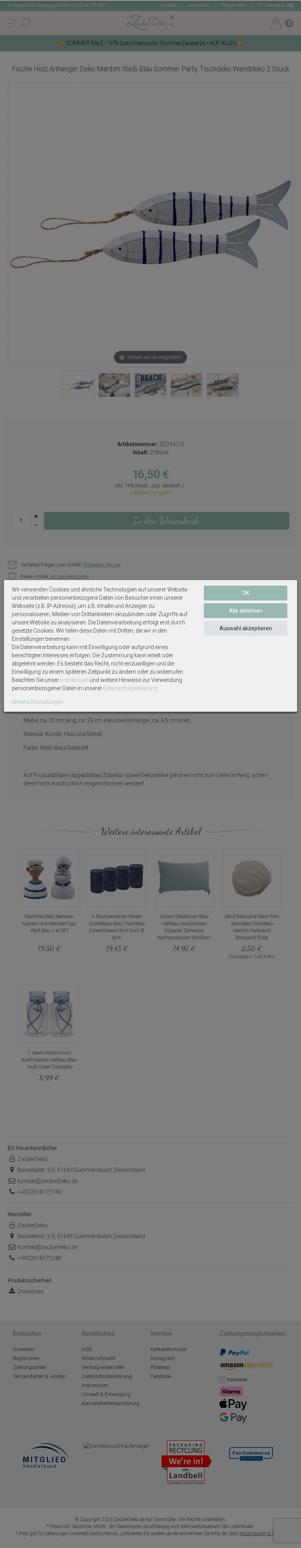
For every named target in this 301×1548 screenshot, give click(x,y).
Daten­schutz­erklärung (130, 688)
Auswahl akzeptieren (245, 628)
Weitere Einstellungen (37, 702)
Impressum (74, 680)
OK (245, 593)
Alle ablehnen (246, 611)
